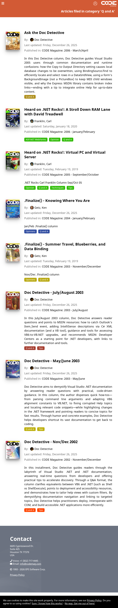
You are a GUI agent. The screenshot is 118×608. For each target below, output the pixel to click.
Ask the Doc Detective (44, 32)
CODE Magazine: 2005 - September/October (70, 174)
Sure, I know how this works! (47, 603)
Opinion (55, 139)
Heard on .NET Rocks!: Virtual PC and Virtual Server (64, 154)
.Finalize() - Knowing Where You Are (57, 200)
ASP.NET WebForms (36, 139)
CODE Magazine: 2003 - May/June (63, 378)
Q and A (30, 96)
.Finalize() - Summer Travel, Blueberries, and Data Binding (64, 246)
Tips (70, 187)
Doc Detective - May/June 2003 (52, 360)
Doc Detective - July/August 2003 (53, 292)
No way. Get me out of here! (80, 603)
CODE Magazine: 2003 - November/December (71, 266)
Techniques (58, 187)
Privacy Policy (17, 574)
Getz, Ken (40, 207)
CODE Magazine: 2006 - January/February (68, 132)
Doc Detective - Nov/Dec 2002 (51, 441)
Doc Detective (43, 39)
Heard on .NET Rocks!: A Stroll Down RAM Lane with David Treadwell (67, 111)
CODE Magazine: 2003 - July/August (65, 310)
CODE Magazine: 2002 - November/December (71, 459)
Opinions (30, 231)
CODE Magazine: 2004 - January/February (68, 218)
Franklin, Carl (42, 121)
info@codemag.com (30, 563)
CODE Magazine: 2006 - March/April (65, 50)
